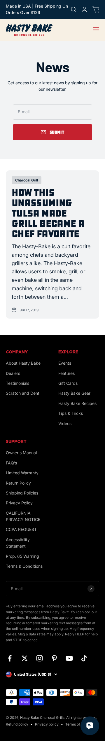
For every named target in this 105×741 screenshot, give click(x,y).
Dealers (13, 373)
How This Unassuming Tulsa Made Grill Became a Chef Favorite (48, 213)
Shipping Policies (22, 492)
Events (64, 363)
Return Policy (18, 482)
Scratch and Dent (22, 393)
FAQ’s (11, 462)
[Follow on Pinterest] (54, 658)
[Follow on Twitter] (25, 658)
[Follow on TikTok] (84, 658)
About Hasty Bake (23, 363)
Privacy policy (47, 724)
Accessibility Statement (18, 542)
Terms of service (79, 724)
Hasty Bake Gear (74, 393)
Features (66, 373)
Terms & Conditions (24, 566)
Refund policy (17, 724)
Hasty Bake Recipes (77, 403)
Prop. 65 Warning (22, 556)
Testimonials (17, 383)
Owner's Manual (21, 452)
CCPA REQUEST (21, 529)
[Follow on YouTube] (69, 658)
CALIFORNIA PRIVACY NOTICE (23, 516)
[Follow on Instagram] (39, 658)
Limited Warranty (22, 472)
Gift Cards (68, 383)
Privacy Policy (19, 502)
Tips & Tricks (70, 413)
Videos (64, 423)
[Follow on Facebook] (10, 658)
